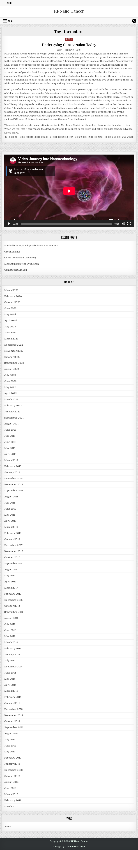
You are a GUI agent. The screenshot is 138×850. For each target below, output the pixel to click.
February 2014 (12, 697)
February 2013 (12, 757)
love (72, 137)
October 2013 (12, 721)
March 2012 (11, 794)
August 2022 (11, 369)
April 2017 (10, 581)
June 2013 (10, 745)
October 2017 (12, 557)
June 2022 (10, 381)
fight (54, 137)
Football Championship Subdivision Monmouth (31, 245)
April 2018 (10, 521)
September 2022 (14, 363)
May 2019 (9, 448)
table (90, 137)
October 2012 (12, 776)
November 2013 (13, 715)
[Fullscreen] (129, 224)
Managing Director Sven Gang (21, 263)
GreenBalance (12, 251)
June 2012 (10, 788)
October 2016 (12, 606)
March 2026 (11, 290)
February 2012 (12, 800)
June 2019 (10, 442)
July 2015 (9, 660)
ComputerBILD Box (15, 269)
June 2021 (10, 429)
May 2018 (9, 514)
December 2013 (13, 709)
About (7, 826)
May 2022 (10, 387)
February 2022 (13, 405)
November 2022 (13, 351)
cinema (29, 137)
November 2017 (13, 551)
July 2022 (10, 375)
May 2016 (9, 636)
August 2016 (11, 618)
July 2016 (9, 624)
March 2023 (11, 338)
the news (98, 137)
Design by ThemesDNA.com (69, 846)
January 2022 (12, 411)
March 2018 (11, 527)
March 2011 (11, 806)
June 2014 (10, 672)
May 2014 (9, 678)
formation (63, 137)
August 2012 (11, 782)
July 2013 (9, 739)
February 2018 (12, 533)
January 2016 (12, 654)
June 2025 (10, 308)
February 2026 (13, 296)
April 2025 (10, 320)
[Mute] (123, 224)
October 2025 (12, 302)
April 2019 (10, 454)
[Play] (9, 224)
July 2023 (10, 326)
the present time (112, 137)
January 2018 (12, 539)
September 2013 (14, 727)
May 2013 (9, 751)
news (69, 39)
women (130, 137)
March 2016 (11, 642)
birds (22, 137)
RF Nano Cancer (69, 11)
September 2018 (14, 490)
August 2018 (11, 496)
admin (59, 50)
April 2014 (10, 685)
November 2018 (13, 484)
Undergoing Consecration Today (69, 44)
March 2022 (11, 399)
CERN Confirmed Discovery (20, 257)
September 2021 (14, 417)
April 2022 (10, 393)
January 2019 (12, 472)
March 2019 (11, 460)
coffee (37, 137)
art (17, 137)
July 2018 (9, 502)
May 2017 (9, 575)
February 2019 (12, 466)
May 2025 (10, 314)
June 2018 (10, 508)
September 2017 (14, 563)
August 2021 (11, 423)
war (124, 137)
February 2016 (12, 648)
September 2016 (14, 612)
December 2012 (13, 770)
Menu (9, 3)
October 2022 (12, 357)
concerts (46, 137)
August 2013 (11, 733)
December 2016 (13, 600)
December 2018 (13, 478)
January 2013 (12, 763)
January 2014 (12, 703)
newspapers (81, 137)
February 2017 (12, 593)
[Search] (134, 21)
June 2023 (10, 332)
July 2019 (9, 436)
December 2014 (13, 666)
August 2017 (11, 569)
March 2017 (11, 587)
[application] (69, 191)
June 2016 (10, 630)
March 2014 (11, 691)
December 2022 (13, 344)
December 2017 (13, 545)
